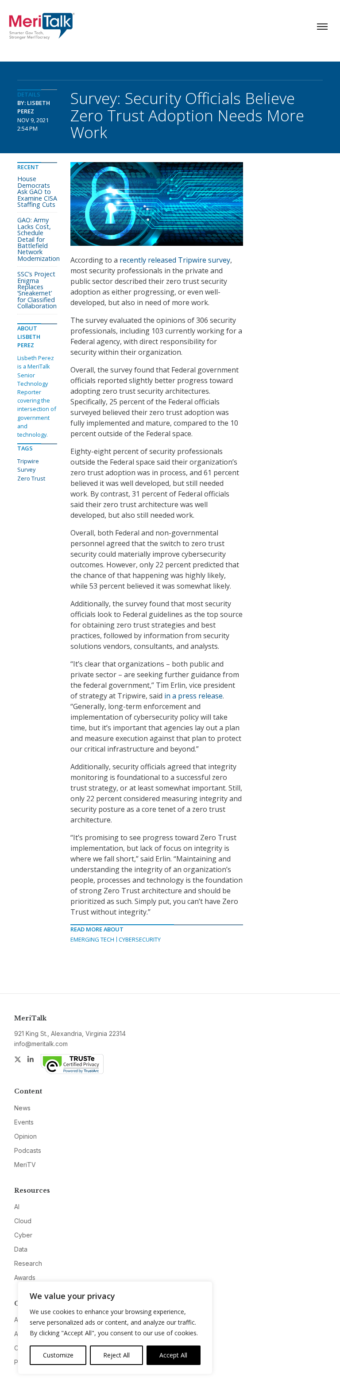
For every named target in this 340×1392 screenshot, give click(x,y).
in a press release (193, 696)
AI (16, 1206)
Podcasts (27, 1150)
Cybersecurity (140, 939)
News (22, 1108)
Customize (58, 1355)
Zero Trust (31, 478)
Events (24, 1122)
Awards (24, 1277)
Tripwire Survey (28, 465)
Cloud (22, 1221)
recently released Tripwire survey (175, 260)
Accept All (173, 1355)
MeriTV (25, 1164)
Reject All (116, 1355)
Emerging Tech (92, 939)
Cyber (23, 1235)
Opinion (25, 1136)
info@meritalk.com (41, 1043)
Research (28, 1263)
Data (20, 1249)
